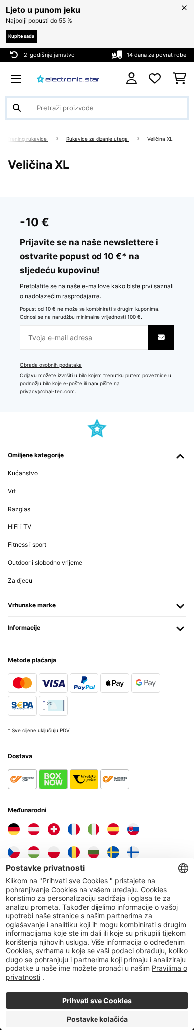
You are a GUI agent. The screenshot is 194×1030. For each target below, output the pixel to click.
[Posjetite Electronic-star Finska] (133, 852)
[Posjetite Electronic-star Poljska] (54, 852)
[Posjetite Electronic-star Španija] (113, 829)
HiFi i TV (19, 526)
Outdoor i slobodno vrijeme (45, 562)
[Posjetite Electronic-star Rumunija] (74, 852)
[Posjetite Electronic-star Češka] (14, 852)
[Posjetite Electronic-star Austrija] (34, 829)
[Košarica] (179, 79)
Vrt (12, 491)
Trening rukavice (27, 139)
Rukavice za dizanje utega (97, 139)
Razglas (19, 509)
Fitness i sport (27, 544)
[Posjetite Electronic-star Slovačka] (133, 829)
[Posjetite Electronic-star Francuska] (74, 829)
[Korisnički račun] (131, 78)
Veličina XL (160, 139)
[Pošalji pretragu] (17, 108)
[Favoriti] (155, 79)
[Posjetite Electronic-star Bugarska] (93, 852)
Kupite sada (21, 36)
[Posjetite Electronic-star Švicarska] (54, 829)
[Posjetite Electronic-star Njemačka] (14, 829)
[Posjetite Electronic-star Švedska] (113, 852)
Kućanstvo (23, 473)
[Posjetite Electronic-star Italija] (93, 829)
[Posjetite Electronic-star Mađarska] (34, 852)
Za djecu (20, 580)
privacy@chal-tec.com (47, 391)
